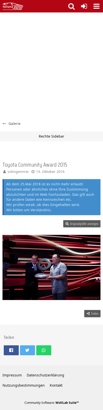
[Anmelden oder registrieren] (84, 6)
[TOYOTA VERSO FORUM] (13, 6)
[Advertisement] (51, 66)
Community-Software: (51, 403)
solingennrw (18, 171)
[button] (97, 6)
